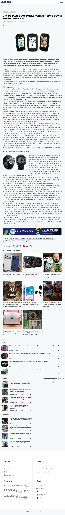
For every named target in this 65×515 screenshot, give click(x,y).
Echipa (6, 472)
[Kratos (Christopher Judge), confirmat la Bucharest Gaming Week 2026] (4, 356)
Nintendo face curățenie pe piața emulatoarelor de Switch (25, 369)
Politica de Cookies (42, 466)
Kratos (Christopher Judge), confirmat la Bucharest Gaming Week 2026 (29, 353)
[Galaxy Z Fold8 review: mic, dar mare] (5, 436)
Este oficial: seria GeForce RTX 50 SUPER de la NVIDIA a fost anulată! (28, 361)
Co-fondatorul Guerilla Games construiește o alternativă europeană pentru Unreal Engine (12, 304)
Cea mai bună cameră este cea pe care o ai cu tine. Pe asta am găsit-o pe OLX (21, 382)
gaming (11, 350)
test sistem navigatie (23, 241)
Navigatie (5, 12)
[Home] (6, 1)
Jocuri (11, 446)
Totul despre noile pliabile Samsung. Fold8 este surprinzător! (51, 276)
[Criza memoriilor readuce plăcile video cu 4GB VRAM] (32, 262)
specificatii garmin (9, 241)
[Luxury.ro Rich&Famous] (9, 486)
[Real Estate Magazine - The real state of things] (22, 486)
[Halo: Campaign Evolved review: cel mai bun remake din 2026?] (5, 444)
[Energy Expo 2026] (32, 235)
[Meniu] (61, 2)
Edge (36, 71)
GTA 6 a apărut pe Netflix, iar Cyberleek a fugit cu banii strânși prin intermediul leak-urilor (34, 346)
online (41, 113)
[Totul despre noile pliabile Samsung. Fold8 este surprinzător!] (52, 262)
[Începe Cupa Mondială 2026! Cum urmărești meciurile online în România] (52, 291)
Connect (5, 113)
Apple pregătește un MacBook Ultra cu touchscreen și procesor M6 (12, 332)
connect (11, 239)
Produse (13, 12)
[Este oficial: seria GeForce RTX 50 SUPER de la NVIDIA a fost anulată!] (4, 364)
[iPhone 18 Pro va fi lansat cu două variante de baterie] (12, 262)
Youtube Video (13, 387)
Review (19, 12)
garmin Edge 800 (20, 239)
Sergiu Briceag (12, 21)
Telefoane (19, 438)
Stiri (25, 12)
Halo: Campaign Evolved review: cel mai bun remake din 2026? (20, 442)
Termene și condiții (42, 472)
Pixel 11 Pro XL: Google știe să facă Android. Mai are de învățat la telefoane (19, 407)
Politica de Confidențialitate (45, 469)
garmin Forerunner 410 (34, 239)
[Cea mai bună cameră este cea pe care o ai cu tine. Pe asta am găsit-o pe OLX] (5, 384)
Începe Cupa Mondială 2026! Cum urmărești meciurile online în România (52, 304)
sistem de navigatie (48, 239)
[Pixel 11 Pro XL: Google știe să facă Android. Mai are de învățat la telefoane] (5, 408)
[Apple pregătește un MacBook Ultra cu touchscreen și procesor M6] (12, 319)
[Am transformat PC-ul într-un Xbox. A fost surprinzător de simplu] (5, 400)
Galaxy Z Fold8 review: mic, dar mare (20, 433)
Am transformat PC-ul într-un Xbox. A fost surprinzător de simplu (20, 398)
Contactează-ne (9, 475)
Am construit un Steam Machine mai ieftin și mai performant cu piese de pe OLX (20, 427)
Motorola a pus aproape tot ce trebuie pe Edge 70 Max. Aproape (20, 390)
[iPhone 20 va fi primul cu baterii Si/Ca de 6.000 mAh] (32, 291)
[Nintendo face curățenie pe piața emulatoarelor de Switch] (4, 371)
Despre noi (7, 466)
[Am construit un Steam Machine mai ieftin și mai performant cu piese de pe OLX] (5, 428)
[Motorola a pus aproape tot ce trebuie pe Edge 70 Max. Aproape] (5, 392)
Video (22, 387)
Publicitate (7, 469)
